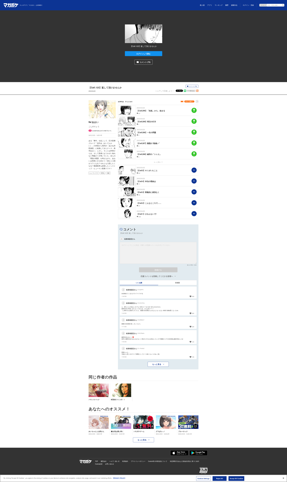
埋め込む (192, 91)
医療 (108, 173)
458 (193, 296)
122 (193, 342)
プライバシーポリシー (138, 461)
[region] (143, 478)
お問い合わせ (109, 464)
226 (193, 326)
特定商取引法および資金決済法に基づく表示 (184, 461)
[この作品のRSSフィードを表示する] (197, 91)
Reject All (219, 478)
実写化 (102, 173)
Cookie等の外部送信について (157, 461)
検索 (283, 5)
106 (193, 357)
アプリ (209, 5)
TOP (96, 461)
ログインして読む (143, 53)
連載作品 (234, 5)
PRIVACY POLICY (119, 478)
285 (193, 313)
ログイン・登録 (248, 5)
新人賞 (202, 5)
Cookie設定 (98, 464)
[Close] (283, 478)
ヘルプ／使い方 (114, 461)
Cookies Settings (203, 478)
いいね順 (139, 282)
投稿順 (177, 282)
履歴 (226, 5)
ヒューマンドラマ (93, 173)
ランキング (219, 5)
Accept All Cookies (236, 478)
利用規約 (125, 461)
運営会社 (104, 461)
